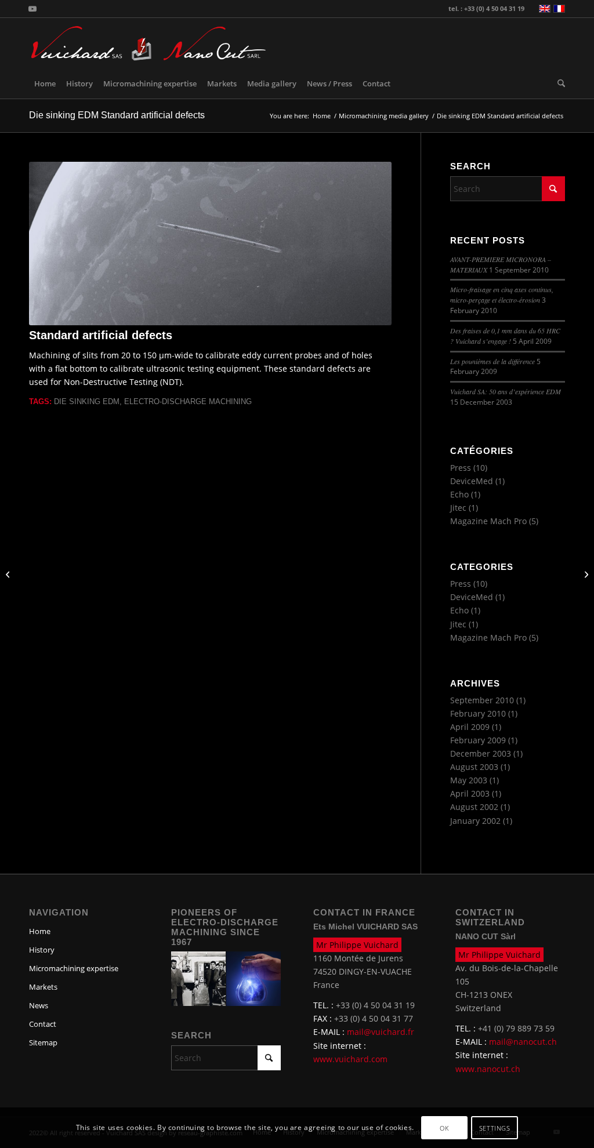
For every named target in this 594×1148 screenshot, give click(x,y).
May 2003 (468, 780)
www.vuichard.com (350, 1059)
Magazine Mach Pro (488, 520)
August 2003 (474, 766)
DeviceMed (471, 480)
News (38, 1005)
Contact (42, 1024)
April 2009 (470, 726)
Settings (494, 1128)
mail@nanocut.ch (523, 1041)
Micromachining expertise (73, 968)
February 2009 (478, 740)
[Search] (558, 83)
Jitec (458, 507)
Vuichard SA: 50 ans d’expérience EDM (505, 391)
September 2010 (482, 700)
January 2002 (475, 820)
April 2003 (470, 793)
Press (460, 467)
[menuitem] (45, 83)
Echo (459, 494)
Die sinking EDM (86, 402)
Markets (43, 987)
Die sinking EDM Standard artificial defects (117, 115)
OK (444, 1128)
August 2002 (474, 806)
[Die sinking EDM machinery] (585, 574)
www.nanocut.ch (487, 1068)
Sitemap (43, 1042)
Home (39, 931)
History (42, 949)
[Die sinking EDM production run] (9, 574)
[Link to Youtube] (32, 8)
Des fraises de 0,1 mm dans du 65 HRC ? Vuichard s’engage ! (505, 336)
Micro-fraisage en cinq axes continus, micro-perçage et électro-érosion (501, 294)
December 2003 (480, 753)
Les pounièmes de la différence (492, 361)
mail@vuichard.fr (380, 1031)
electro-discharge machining (188, 402)
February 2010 (478, 713)
